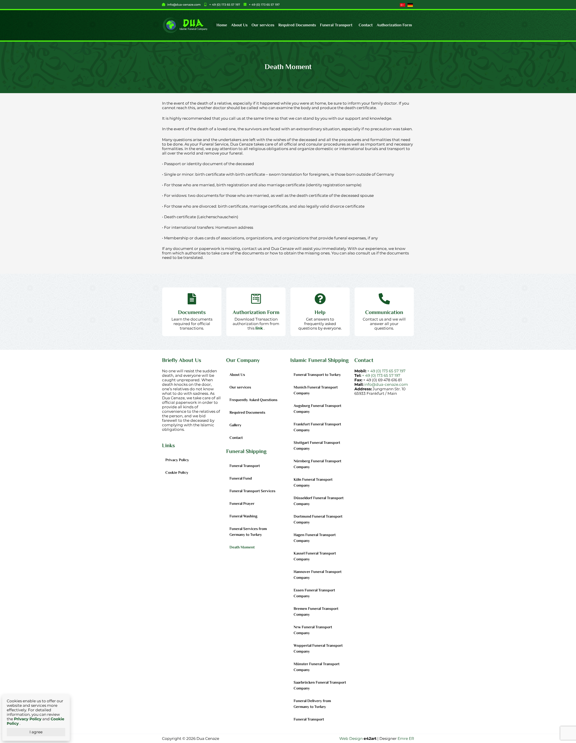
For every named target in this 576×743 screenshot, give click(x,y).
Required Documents (297, 25)
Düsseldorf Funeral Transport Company (319, 501)
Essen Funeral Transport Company (314, 593)
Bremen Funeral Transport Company (316, 612)
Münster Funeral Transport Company (317, 667)
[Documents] (192, 298)
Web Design (351, 738)
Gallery (235, 425)
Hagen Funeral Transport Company (315, 538)
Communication (384, 313)
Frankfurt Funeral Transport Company (317, 427)
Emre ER (406, 738)
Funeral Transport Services (252, 491)
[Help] (320, 298)
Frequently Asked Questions (253, 400)
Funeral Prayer (242, 504)
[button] (337, 25)
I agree (36, 732)
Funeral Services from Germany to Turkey (248, 532)
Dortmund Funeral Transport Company (318, 519)
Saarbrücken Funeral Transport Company (320, 685)
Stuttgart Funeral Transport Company (317, 446)
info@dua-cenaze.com (386, 384)
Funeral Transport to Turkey (317, 375)
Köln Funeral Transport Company (313, 483)
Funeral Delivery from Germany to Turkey (312, 704)
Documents (192, 313)
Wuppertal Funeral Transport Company (318, 649)
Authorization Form (394, 25)
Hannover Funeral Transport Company (318, 575)
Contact (366, 25)
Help (320, 313)
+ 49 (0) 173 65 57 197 (386, 371)
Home (221, 25)
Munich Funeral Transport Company (316, 390)
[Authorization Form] (256, 298)
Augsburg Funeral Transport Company (317, 409)
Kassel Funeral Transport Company (315, 556)
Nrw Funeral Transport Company (313, 630)
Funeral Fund (241, 479)
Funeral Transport (336, 25)
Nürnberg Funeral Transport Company (317, 464)
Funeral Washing (243, 516)
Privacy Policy (177, 460)
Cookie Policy (176, 473)
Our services (263, 25)
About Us (239, 25)
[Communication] (384, 298)
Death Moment (242, 547)
